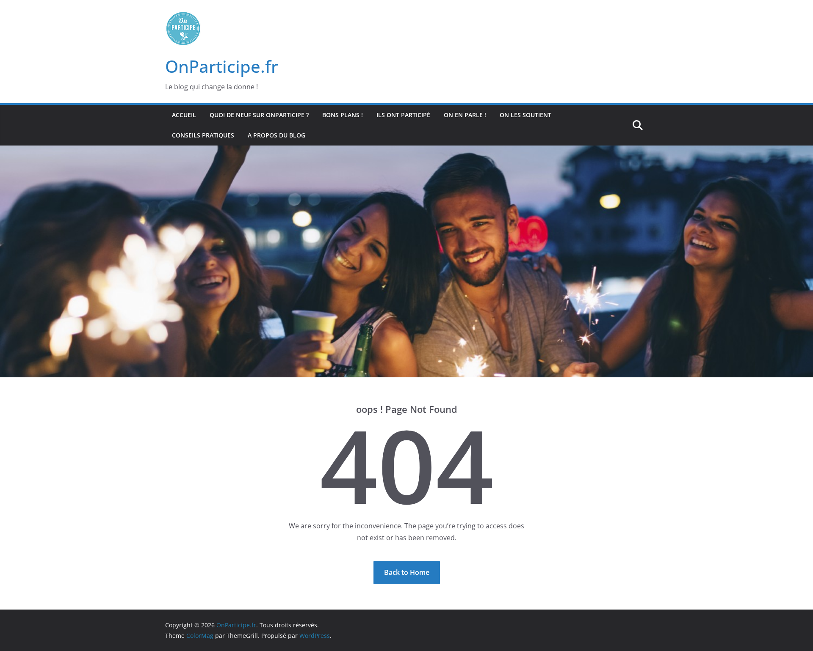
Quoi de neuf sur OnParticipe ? (259, 115)
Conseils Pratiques (203, 135)
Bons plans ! (342, 115)
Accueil (184, 115)
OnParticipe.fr (221, 66)
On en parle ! (465, 115)
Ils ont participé (403, 115)
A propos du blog (276, 135)
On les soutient (525, 115)
